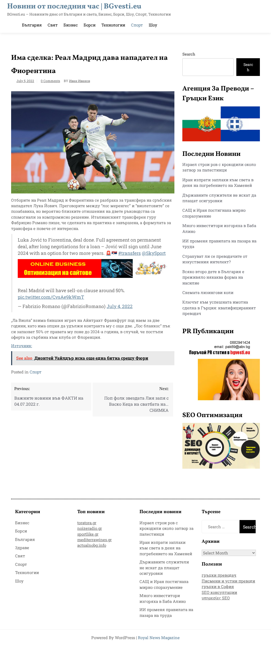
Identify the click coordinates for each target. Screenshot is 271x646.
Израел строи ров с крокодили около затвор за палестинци (219, 167)
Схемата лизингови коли (207, 292)
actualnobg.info (91, 545)
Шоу (153, 25)
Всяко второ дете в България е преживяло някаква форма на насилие (213, 277)
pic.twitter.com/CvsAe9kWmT (51, 297)
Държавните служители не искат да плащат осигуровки (219, 197)
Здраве (22, 547)
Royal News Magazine (159, 637)
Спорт (137, 25)
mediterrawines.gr (94, 539)
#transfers (129, 253)
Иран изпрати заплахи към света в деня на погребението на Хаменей (218, 182)
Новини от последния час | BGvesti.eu (74, 6)
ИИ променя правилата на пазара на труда (166, 612)
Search (188, 54)
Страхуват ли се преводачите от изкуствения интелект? (214, 259)
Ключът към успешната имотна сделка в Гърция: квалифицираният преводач (219, 307)
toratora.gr (86, 522)
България (32, 25)
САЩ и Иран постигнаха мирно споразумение (163, 584)
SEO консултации (219, 592)
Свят (53, 25)
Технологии (113, 25)
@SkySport (154, 253)
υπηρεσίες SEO (216, 597)
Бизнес (71, 25)
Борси (90, 25)
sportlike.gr (87, 534)
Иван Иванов (79, 81)
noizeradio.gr (89, 528)
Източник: (21, 345)
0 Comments (50, 81)
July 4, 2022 (120, 306)
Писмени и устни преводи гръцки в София (228, 583)
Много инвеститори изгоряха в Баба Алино (162, 598)
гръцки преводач (219, 575)
